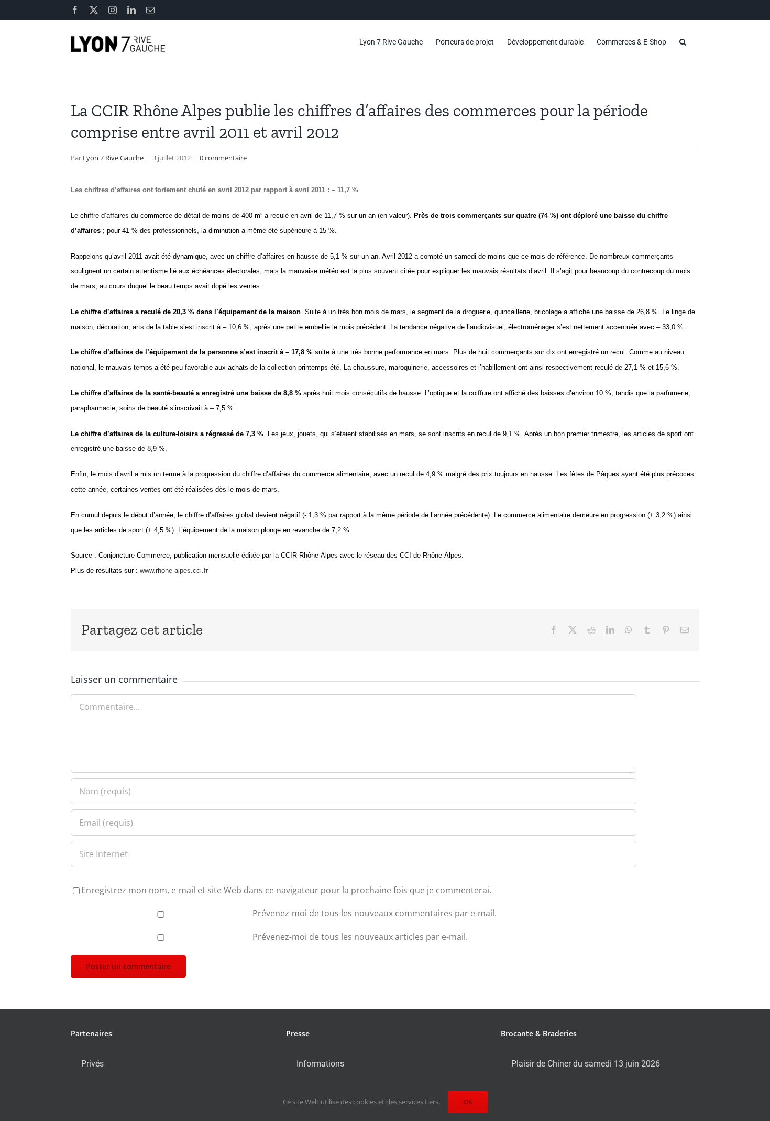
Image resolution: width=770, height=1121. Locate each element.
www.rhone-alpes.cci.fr (174, 570)
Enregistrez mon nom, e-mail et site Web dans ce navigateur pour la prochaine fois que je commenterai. (286, 890)
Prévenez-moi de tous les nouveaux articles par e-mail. (360, 936)
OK (467, 1101)
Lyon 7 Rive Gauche (113, 157)
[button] (682, 42)
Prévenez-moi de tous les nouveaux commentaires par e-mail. (374, 913)
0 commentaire (223, 157)
